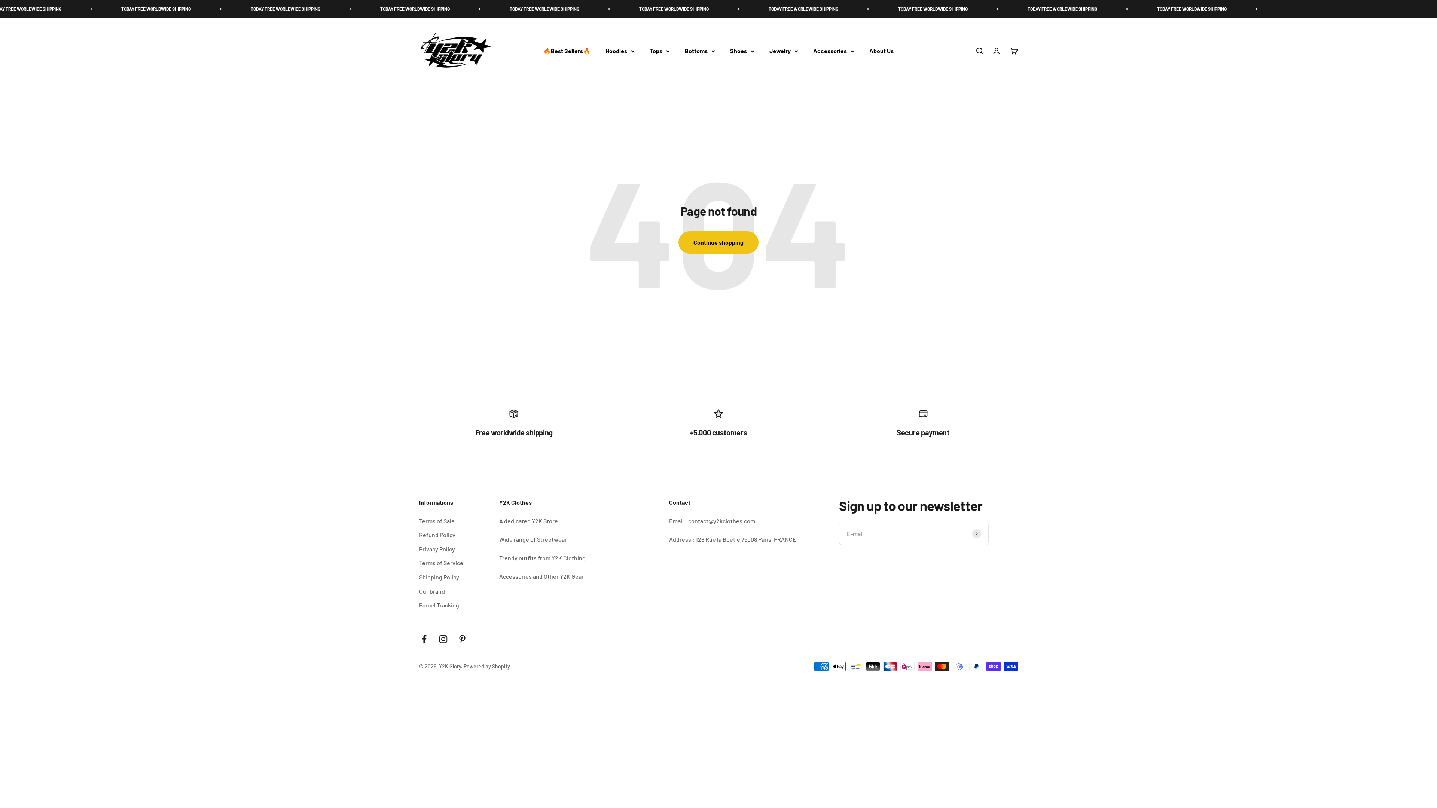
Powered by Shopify (487, 666)
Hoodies (616, 51)
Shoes (738, 51)
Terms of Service (441, 562)
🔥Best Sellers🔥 (567, 51)
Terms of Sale (437, 520)
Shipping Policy (439, 577)
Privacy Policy (437, 549)
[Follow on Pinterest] (462, 639)
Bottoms (696, 51)
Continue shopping (718, 242)
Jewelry (780, 51)
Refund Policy (437, 534)
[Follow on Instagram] (443, 639)
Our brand (432, 591)
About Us (881, 51)
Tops (656, 51)
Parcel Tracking (439, 605)
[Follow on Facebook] (424, 639)
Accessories (830, 51)
